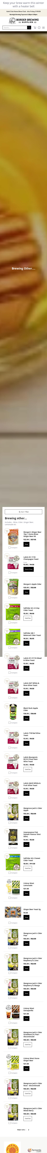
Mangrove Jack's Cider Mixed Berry (33, 1109)
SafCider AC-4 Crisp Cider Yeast (31, 609)
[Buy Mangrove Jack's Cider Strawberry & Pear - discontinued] (13, 1037)
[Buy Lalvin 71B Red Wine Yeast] (13, 737)
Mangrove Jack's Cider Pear (33, 934)
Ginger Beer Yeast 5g (32, 909)
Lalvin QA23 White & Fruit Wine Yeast (32, 784)
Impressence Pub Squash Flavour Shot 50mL (32, 834)
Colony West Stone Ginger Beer (31, 1059)
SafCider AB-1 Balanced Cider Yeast (32, 634)
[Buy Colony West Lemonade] (13, 887)
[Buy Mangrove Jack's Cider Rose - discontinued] (13, 1087)
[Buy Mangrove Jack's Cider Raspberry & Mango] (13, 987)
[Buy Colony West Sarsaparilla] (13, 1012)
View (26, 544)
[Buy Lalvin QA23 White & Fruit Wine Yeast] (13, 787)
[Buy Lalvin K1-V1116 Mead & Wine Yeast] (13, 662)
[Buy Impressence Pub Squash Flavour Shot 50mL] (13, 837)
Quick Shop (28, 569)
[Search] (29, 27)
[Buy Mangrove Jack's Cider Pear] (13, 937)
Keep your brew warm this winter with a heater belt (23, 4)
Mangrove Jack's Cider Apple (33, 809)
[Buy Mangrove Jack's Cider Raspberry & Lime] (13, 962)
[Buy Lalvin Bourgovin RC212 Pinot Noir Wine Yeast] (13, 762)
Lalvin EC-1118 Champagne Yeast (31, 558)
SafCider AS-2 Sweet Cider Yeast (32, 859)
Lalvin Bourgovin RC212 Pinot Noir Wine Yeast (31, 759)
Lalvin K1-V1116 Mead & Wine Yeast (33, 659)
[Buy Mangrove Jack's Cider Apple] (13, 812)
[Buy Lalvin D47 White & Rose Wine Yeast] (13, 687)
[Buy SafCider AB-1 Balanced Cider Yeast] (13, 637)
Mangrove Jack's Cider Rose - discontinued (33, 1084)
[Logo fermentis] (35, 1150)
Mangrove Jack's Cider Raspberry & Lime (33, 959)
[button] (35, 27)
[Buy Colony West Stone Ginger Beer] (13, 1062)
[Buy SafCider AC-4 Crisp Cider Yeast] (13, 612)
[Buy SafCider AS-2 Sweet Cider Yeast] (13, 862)
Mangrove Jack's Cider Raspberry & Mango (33, 984)
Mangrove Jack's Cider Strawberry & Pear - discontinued (33, 1034)
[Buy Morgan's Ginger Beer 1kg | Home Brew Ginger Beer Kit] (13, 537)
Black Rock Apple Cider (31, 709)
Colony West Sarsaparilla (29, 1009)
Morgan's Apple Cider (32, 584)
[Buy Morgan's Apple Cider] (13, 587)
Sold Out (28, 618)
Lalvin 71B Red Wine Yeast (32, 734)
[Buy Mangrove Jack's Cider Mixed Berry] (13, 1112)
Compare (14, 548)
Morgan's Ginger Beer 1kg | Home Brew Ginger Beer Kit (32, 534)
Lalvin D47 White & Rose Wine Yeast (31, 684)
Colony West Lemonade (29, 884)
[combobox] (15, 27)
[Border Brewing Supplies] (23, 21)
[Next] (28, 1130)
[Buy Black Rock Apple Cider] (13, 712)
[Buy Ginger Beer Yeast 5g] (13, 912)
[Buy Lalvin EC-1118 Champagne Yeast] (13, 562)
